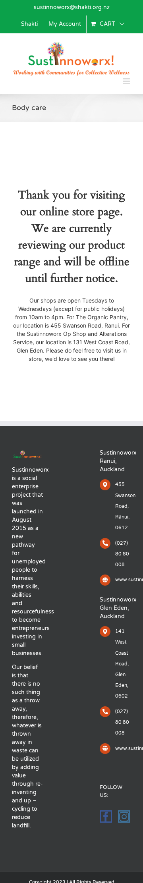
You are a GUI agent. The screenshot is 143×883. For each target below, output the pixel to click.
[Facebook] (106, 816)
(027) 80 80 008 (122, 553)
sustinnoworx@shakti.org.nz (72, 7)
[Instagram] (124, 816)
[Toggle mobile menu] (127, 81)
